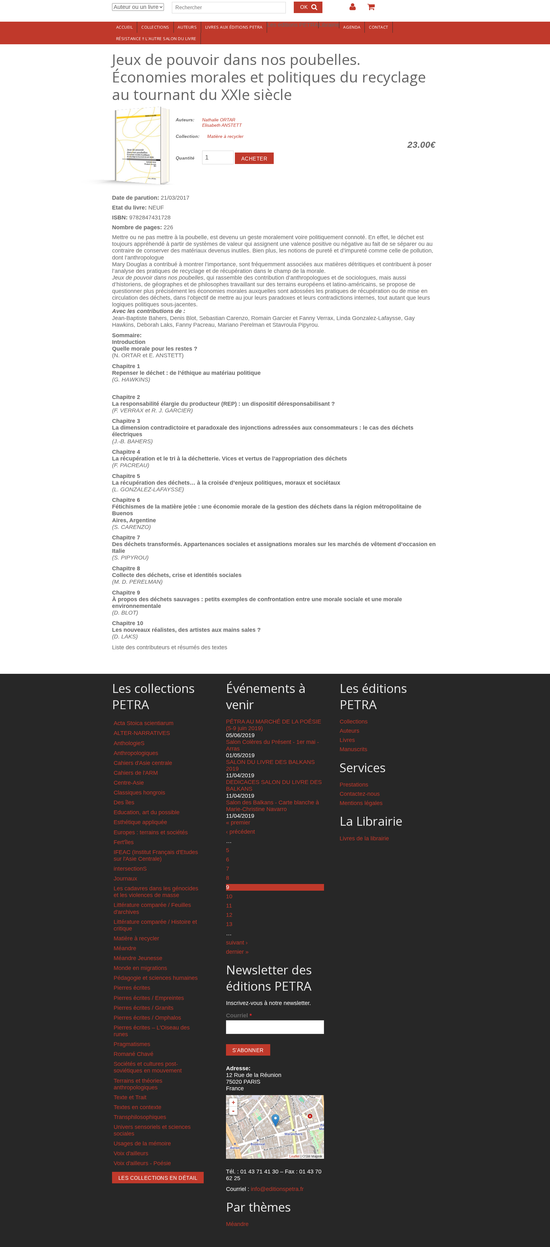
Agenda (351, 27)
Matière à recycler (225, 136)
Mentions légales (361, 803)
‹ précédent (240, 832)
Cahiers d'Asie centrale (143, 763)
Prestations (354, 784)
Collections (155, 27)
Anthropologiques (136, 753)
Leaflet (294, 1156)
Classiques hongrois (139, 792)
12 (229, 915)
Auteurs (187, 27)
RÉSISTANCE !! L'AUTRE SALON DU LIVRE (156, 38)
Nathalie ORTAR (218, 119)
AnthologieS (129, 743)
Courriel (239, 1015)
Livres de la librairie (364, 838)
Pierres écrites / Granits (143, 1008)
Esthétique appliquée (140, 822)
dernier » (237, 952)
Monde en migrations (140, 968)
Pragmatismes (132, 1044)
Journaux (125, 878)
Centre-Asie (129, 783)
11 (229, 905)
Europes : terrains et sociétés (151, 832)
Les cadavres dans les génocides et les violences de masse (156, 891)
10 (229, 896)
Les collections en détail (157, 1178)
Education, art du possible (147, 812)
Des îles (124, 802)
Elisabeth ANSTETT (222, 125)
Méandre (125, 948)
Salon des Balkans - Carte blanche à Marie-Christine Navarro (272, 805)
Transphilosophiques (140, 1117)
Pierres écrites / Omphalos (147, 1018)
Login (349, 9)
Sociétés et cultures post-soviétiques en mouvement (148, 1067)
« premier (238, 822)
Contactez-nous (360, 794)
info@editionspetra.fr (277, 1189)
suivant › (237, 942)
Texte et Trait (130, 1097)
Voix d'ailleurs (131, 1153)
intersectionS (130, 869)
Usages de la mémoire (142, 1143)
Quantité (185, 157)
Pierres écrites (132, 988)
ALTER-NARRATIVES (142, 733)
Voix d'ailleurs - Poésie (142, 1163)
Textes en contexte (137, 1107)
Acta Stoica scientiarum (143, 723)
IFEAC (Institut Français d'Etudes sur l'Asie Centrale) (156, 855)
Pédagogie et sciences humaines (156, 978)
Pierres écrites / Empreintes (149, 998)
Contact (378, 27)
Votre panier (368, 9)
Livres (347, 740)
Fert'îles (124, 842)
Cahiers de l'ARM (136, 773)
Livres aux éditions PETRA (234, 27)
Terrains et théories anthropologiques (138, 1084)
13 (229, 924)
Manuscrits (353, 749)
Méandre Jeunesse (138, 958)
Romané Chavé (133, 1054)
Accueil (124, 27)
